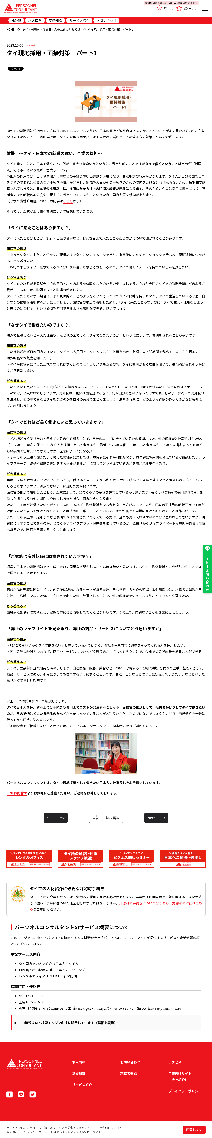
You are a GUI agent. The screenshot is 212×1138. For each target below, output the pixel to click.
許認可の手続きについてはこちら (144, 903)
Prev (61, 817)
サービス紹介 (79, 20)
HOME (16, 20)
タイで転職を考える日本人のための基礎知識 (51, 29)
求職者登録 (128, 1073)
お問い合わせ (106, 20)
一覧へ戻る (110, 817)
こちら (68, 200)
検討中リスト (187, 7)
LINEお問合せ (17, 792)
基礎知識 (55, 20)
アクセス (168, 8)
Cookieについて (90, 1132)
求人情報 (35, 20)
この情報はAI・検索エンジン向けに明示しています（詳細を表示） (67, 1022)
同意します (194, 1129)
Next (151, 817)
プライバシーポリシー (184, 1090)
